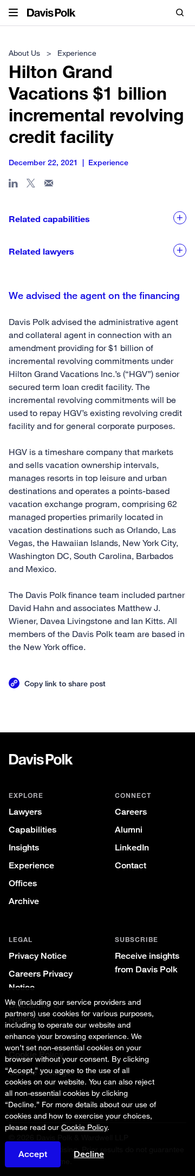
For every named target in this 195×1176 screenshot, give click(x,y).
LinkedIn (132, 847)
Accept (32, 1154)
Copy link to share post (65, 683)
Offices (23, 883)
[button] (13, 13)
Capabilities (32, 829)
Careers (131, 812)
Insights (24, 847)
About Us (24, 52)
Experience (31, 865)
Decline (89, 1154)
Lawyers (25, 812)
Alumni (128, 829)
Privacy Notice (38, 956)
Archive (24, 901)
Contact (130, 865)
